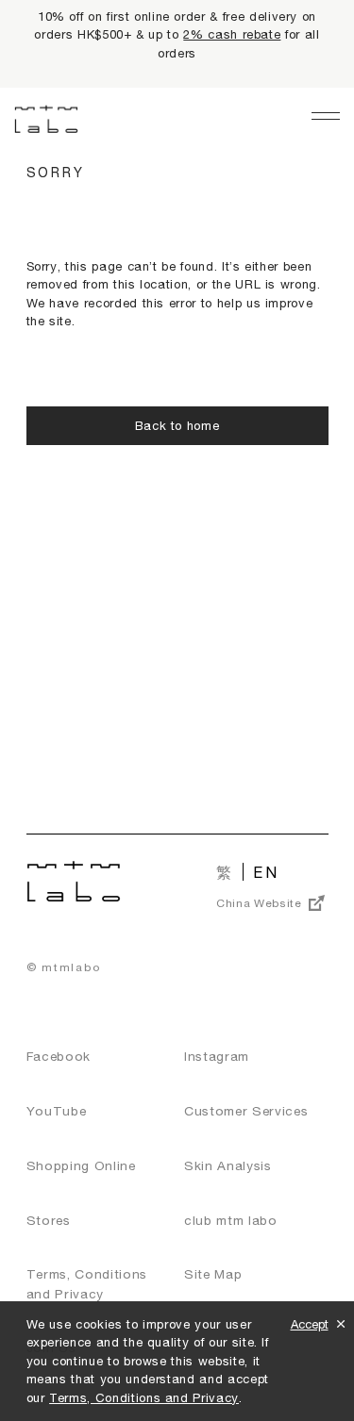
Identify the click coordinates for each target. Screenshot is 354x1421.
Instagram (216, 1056)
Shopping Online (81, 1165)
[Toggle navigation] (326, 116)
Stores (48, 1220)
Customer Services (246, 1110)
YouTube (56, 1110)
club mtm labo (231, 1220)
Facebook (58, 1056)
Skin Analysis (228, 1165)
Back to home (177, 425)
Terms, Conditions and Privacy (144, 1397)
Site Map (213, 1273)
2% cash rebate (231, 33)
